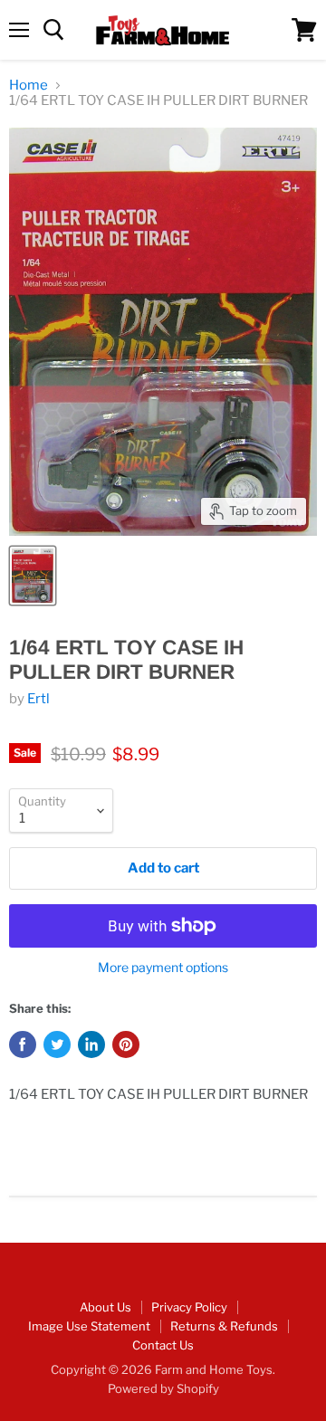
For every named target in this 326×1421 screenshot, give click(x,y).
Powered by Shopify (163, 1388)
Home (28, 85)
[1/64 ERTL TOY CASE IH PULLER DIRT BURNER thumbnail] (32, 576)
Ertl (38, 699)
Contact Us (163, 1345)
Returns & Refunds (224, 1326)
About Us (105, 1307)
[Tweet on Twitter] (57, 1044)
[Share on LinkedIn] (91, 1044)
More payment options (163, 967)
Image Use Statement (89, 1326)
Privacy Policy (189, 1307)
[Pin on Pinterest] (125, 1044)
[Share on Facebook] (22, 1044)
